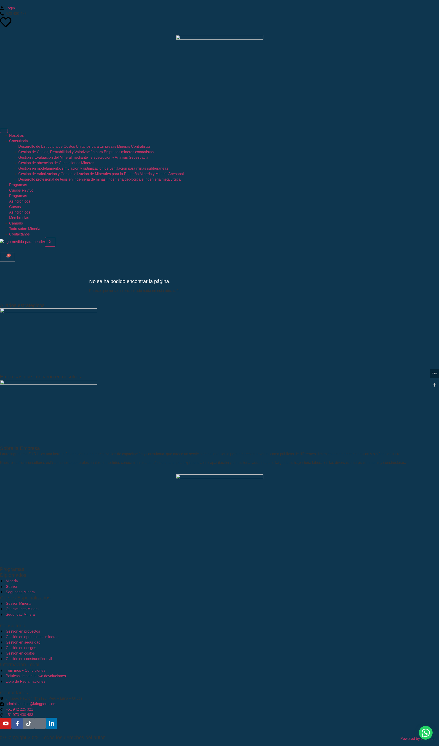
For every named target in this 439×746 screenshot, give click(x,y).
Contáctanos (19, 234)
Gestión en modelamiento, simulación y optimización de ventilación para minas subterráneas (93, 168)
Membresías (19, 218)
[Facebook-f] (17, 723)
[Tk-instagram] (40, 723)
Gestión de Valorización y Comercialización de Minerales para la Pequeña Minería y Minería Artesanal (101, 174)
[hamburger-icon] (4, 131)
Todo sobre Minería (24, 229)
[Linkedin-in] (51, 723)
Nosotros (16, 135)
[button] (426, 733)
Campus (16, 223)
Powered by (417, 739)
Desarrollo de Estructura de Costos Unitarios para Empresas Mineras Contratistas (84, 146)
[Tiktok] (28, 723)
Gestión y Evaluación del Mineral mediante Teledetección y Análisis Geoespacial (83, 157)
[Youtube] (5, 723)
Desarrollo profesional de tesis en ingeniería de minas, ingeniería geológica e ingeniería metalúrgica (99, 179)
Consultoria (18, 141)
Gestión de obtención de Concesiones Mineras (56, 163)
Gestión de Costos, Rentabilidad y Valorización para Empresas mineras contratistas (86, 152)
